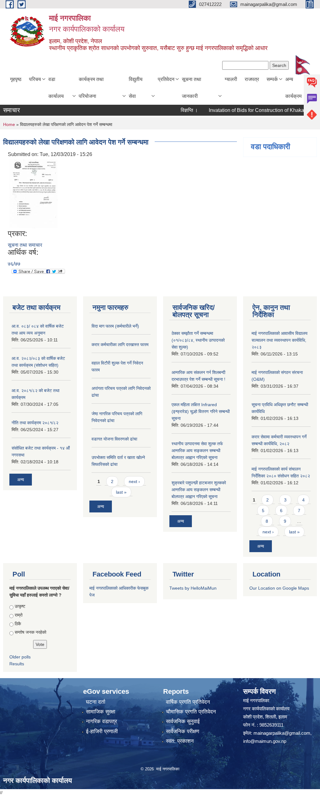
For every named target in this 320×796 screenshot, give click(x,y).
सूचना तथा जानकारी (191, 88)
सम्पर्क (272, 79)
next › (134, 481)
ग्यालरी (231, 79)
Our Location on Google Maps (279, 588)
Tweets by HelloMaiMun (193, 588)
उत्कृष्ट (20, 606)
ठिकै (18, 623)
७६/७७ (14, 263)
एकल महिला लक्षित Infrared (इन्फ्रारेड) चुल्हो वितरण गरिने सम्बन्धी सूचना (201, 411)
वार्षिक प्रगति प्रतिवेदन (188, 702)
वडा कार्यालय (56, 88)
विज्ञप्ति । (180, 110)
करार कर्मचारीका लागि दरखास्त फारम (120, 344)
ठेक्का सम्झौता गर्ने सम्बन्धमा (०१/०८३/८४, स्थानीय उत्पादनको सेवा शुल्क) (198, 340)
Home (9, 124)
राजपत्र (252, 79)
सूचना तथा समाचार (25, 245)
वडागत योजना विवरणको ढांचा (114, 438)
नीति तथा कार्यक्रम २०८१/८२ (35, 422)
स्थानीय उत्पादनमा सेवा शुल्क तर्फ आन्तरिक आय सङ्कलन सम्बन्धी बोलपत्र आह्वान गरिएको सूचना (197, 450)
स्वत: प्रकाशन (180, 741)
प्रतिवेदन (166, 79)
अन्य (20, 479)
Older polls (20, 656)
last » (121, 492)
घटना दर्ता (95, 702)
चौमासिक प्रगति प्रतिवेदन (191, 712)
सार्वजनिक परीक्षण (182, 731)
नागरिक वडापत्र (101, 721)
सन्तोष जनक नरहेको (30, 632)
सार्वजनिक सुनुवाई (183, 721)
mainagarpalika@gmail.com (281, 733)
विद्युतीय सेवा (135, 88)
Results (16, 663)
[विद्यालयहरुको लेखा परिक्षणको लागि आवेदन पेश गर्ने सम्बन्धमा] (33, 193)
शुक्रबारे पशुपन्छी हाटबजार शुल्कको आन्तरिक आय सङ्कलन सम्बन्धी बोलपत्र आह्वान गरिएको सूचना (199, 489)
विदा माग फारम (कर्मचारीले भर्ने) (115, 326)
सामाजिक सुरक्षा (100, 712)
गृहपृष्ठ (16, 79)
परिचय (35, 79)
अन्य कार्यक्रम (293, 88)
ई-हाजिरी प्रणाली (102, 731)
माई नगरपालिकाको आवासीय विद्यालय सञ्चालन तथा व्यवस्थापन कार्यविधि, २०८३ (280, 340)
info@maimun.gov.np (264, 741)
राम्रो (18, 614)
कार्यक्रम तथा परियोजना (91, 88)
